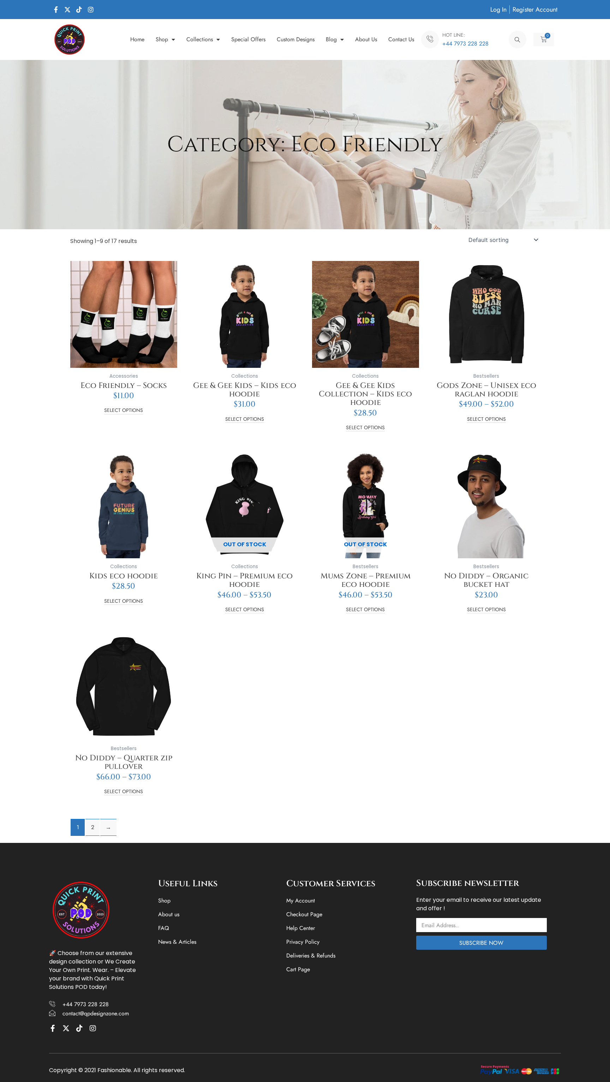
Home (137, 39)
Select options (123, 411)
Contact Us (401, 39)
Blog (331, 39)
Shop (162, 39)
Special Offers (248, 39)
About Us (366, 39)
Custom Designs (296, 39)
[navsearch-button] (517, 39)
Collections (199, 39)
